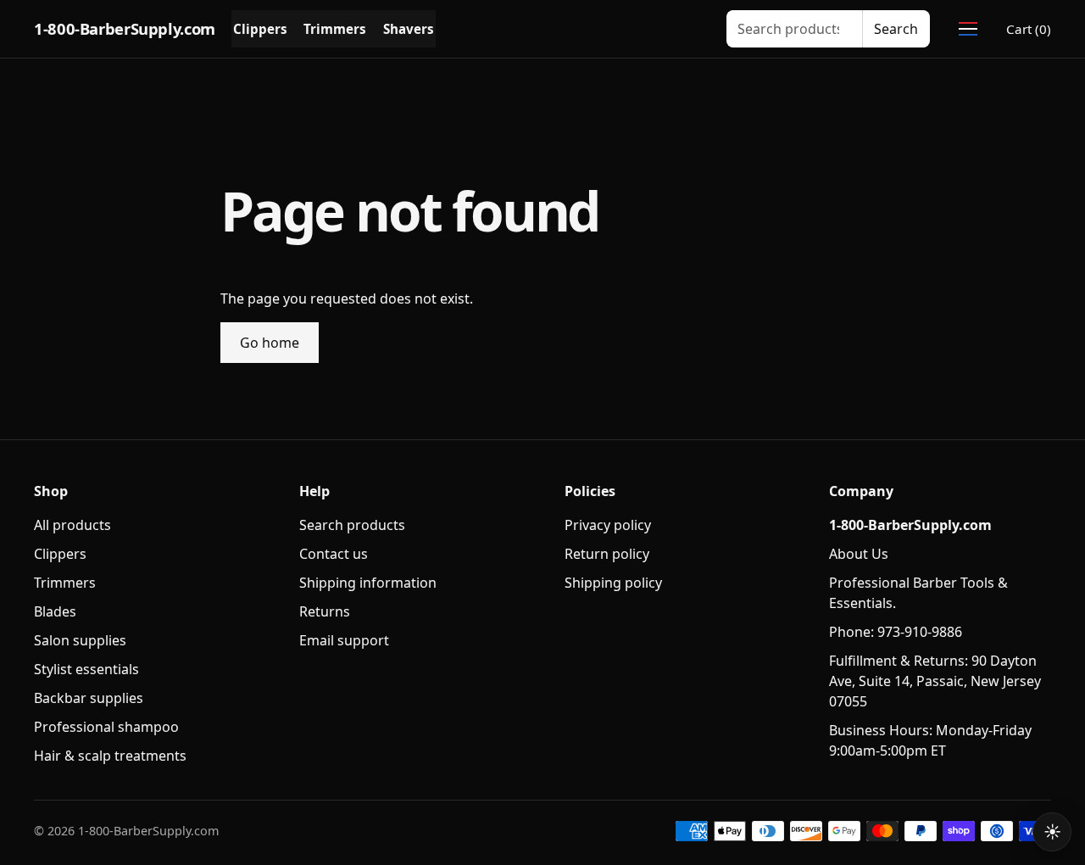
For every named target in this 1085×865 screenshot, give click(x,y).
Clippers (260, 28)
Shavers (408, 28)
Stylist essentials (86, 669)
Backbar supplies (88, 698)
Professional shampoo (106, 726)
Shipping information (368, 582)
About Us (858, 553)
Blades (55, 611)
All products (72, 525)
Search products (352, 525)
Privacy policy (608, 525)
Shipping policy (613, 582)
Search (896, 29)
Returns (324, 611)
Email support (344, 640)
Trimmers (334, 28)
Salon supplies (80, 640)
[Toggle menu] (968, 28)
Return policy (607, 553)
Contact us (333, 553)
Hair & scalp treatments (110, 755)
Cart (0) (1028, 28)
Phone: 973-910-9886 (895, 631)
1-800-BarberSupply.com (124, 28)
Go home (269, 342)
